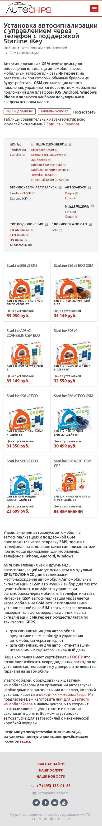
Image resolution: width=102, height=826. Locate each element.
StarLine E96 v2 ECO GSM (73, 265)
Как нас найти (51, 764)
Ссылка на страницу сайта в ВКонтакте (54, 802)
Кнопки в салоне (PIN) (46, 164)
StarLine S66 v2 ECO (22, 461)
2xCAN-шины (19, 230)
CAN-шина (17, 235)
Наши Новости (51, 776)
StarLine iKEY (19, 198)
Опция (69, 193)
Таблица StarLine (19, 111)
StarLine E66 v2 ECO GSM (73, 396)
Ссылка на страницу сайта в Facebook (45, 802)
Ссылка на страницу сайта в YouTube (64, 802)
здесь (26, 741)
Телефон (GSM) (42, 174)
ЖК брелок (39, 159)
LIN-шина (16, 240)
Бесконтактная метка (47, 154)
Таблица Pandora (54, 111)
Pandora (72, 124)
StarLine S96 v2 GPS (22, 265)
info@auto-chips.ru (54, 793)
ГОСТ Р (76, 657)
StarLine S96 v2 (65, 331)
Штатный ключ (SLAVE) (48, 179)
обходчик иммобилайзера (63, 694)
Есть (68, 198)
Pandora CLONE (21, 193)
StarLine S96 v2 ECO (22, 396)
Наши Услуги (51, 770)
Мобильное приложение (48, 169)
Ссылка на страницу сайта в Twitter (36, 802)
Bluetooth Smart (42, 149)
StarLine (53, 124)
